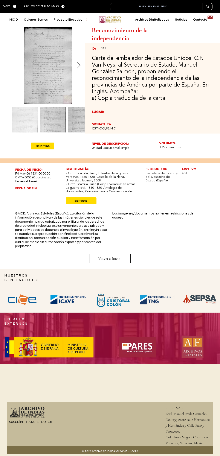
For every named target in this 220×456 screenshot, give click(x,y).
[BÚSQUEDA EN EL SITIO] (207, 6)
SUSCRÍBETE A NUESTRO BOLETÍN (34, 422)
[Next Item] (78, 65)
